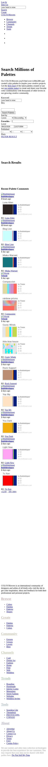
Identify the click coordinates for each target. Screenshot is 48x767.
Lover (3, 124)
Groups (9, 642)
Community (11, 22)
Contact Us (11, 733)
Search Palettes (8, 113)
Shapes (9, 612)
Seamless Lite (12, 710)
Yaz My (8, 410)
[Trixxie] (5, 273)
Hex (3, 103)
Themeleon (11, 712)
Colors (9, 604)
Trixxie (4, 276)
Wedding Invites (13, 698)
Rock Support (11, 383)
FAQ (8, 741)
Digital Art (10, 660)
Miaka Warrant (11, 271)
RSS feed (12, 86)
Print (8, 668)
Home (9, 665)
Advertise (10, 729)
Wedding (10, 672)
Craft (8, 658)
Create (4, 12)
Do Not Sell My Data (21, 755)
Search (4, 10)
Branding (10, 684)
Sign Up (4, 5)
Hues (3, 134)
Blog (8, 647)
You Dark (9, 436)
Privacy (9, 736)
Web (8, 670)
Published (5, 129)
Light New (9, 463)
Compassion (10, 314)
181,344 (12, 491)
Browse (9, 19)
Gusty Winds (10, 357)
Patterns (9, 609)
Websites (10, 696)
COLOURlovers (8, 15)
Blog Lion (9, 244)
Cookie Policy (12, 743)
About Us (10, 731)
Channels (10, 24)
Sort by (4, 115)
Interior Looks (12, 689)
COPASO (10, 717)
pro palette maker (11, 88)
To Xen (8, 489)
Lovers (9, 644)
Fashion (9, 663)
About (5, 723)
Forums (9, 639)
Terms (9, 738)
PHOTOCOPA (12, 715)
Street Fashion (12, 694)
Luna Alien (9, 218)
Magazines (10, 691)
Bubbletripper (7, 196)
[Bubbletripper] (8, 194)
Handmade (11, 686)
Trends (9, 26)
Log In (4, 2)
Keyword (5, 97)
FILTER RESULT (9, 136)
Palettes (9, 607)
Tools (8, 29)
